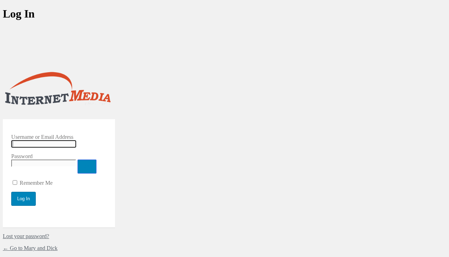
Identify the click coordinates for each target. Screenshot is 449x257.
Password (22, 156)
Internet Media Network (59, 90)
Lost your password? (26, 236)
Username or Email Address (42, 137)
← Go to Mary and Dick (30, 248)
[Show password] (87, 167)
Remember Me (36, 183)
